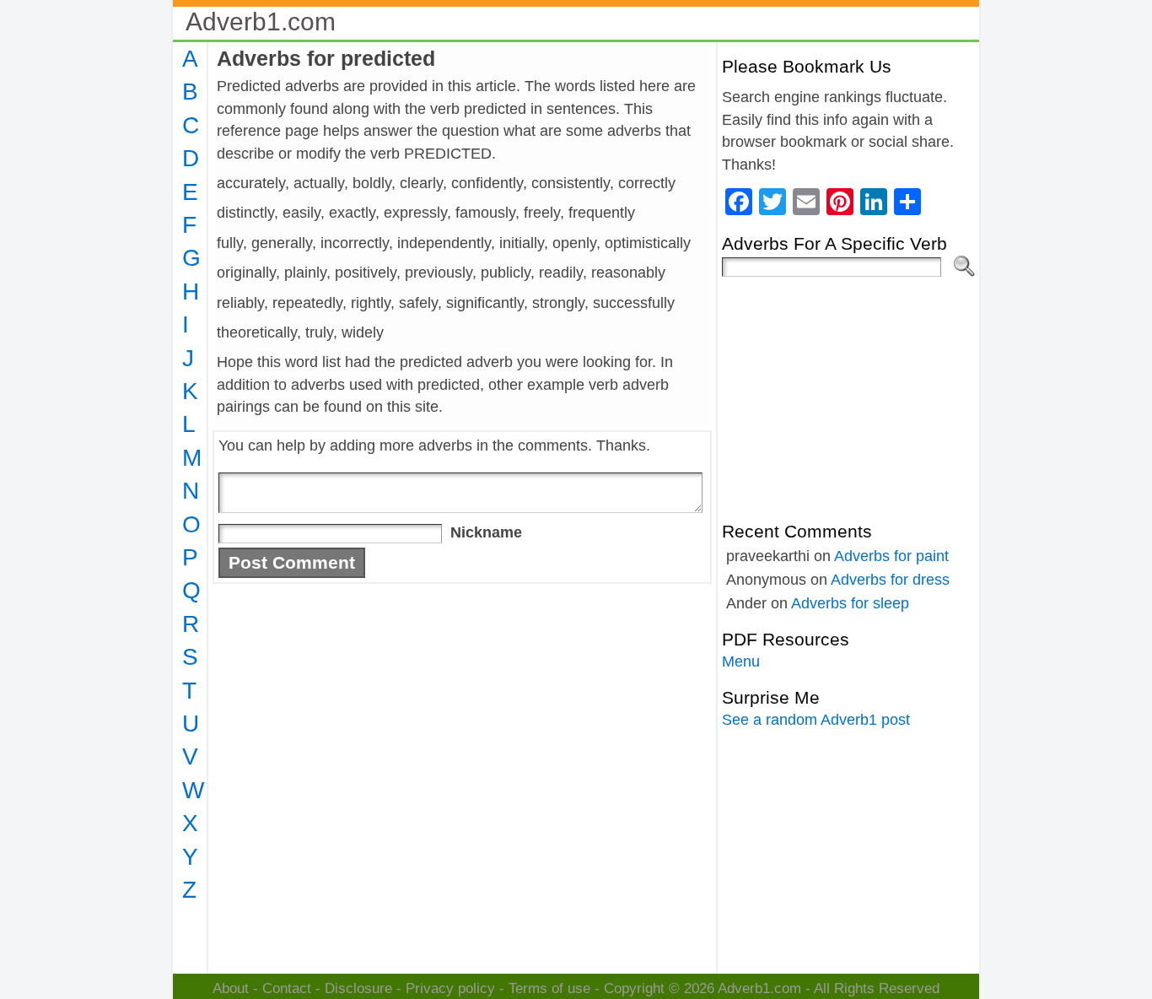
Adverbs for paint (891, 556)
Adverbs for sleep (850, 603)
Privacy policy (450, 988)
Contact (286, 988)
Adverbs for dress (890, 579)
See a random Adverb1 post (816, 719)
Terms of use (549, 988)
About (231, 988)
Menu (741, 661)
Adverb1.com (261, 21)
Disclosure (358, 988)
